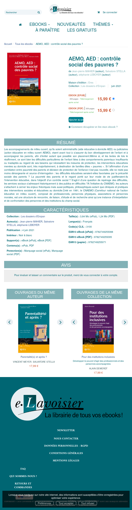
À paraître (47, 30)
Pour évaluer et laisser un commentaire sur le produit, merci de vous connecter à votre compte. (66, 275)
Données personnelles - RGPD (66, 446)
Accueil (8, 44)
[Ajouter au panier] (76, 119)
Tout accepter (66, 503)
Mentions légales (66, 460)
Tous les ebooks (24, 44)
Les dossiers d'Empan (93, 86)
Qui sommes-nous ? (23, 476)
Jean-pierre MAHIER (83, 71)
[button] (24, 79)
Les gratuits (82, 30)
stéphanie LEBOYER (90, 74)
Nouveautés (71, 24)
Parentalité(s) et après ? (34, 356)
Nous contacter (66, 438)
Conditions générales (66, 453)
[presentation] (9, 322)
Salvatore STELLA (115, 71)
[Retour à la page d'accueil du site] (66, 9)
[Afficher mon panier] (98, 12)
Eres (90, 82)
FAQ (23, 469)
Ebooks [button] (38, 24)
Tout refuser (87, 503)
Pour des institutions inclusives (98, 356)
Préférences (44, 503)
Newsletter (66, 430)
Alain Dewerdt (98, 368)
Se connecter (110, 12)
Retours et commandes (23, 485)
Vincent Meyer (22, 361)
